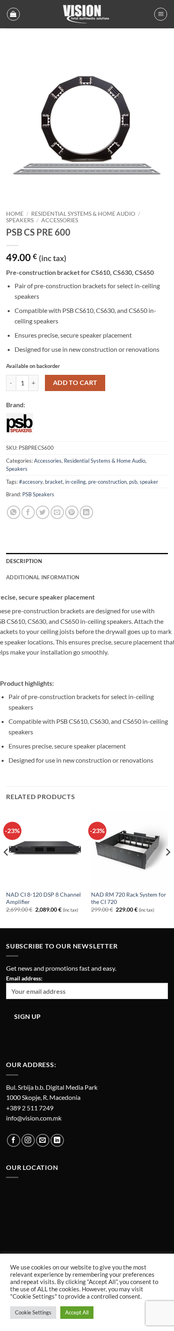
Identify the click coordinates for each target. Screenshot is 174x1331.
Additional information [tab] (43, 577)
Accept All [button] (77, 1312)
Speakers (20, 220)
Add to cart (75, 382)
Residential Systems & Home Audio (83, 213)
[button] (13, 14)
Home (14, 213)
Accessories (59, 220)
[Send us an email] (42, 1140)
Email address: (24, 978)
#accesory (30, 481)
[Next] (167, 868)
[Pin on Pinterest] (72, 512)
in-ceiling (75, 481)
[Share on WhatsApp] (13, 512)
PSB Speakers (38, 494)
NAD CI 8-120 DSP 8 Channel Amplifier (43, 898)
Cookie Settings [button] (33, 1312)
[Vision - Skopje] (87, 14)
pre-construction (107, 481)
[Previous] (6, 868)
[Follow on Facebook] (13, 1140)
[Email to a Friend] (57, 512)
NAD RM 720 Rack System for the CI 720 (128, 898)
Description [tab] (24, 561)
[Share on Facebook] (28, 512)
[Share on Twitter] (42, 512)
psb (133, 481)
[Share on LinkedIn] (86, 512)
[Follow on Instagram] (28, 1140)
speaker (149, 481)
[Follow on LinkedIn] (57, 1140)
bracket (54, 481)
